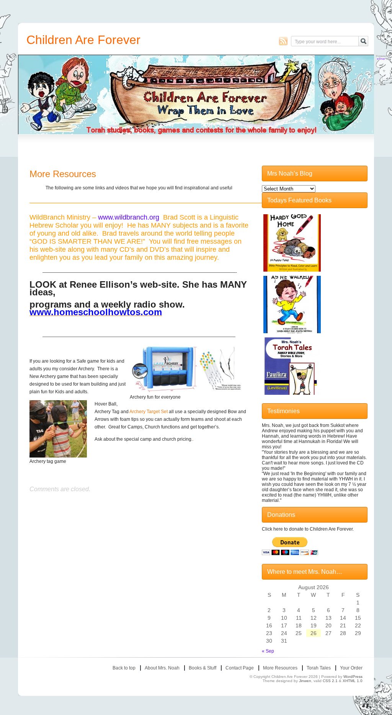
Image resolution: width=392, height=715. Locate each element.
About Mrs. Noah (162, 668)
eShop (381, 58)
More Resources (62, 174)
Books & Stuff (202, 668)
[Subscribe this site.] (283, 41)
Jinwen (305, 681)
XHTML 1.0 (353, 681)
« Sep (268, 651)
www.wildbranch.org (128, 217)
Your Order (351, 668)
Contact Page (239, 668)
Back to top (124, 668)
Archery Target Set (148, 411)
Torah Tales (319, 668)
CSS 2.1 (330, 681)
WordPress (353, 676)
